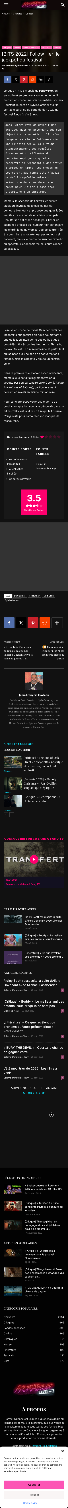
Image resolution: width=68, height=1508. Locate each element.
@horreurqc (34, 1093)
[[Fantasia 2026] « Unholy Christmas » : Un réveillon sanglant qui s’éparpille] (13, 783)
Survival (57, 47)
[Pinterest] (24, 79)
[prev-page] (6, 814)
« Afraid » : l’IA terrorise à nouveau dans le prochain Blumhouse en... (40, 1254)
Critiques (17, 13)
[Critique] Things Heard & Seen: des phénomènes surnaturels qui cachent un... (44, 1273)
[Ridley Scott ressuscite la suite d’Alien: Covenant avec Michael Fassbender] (13, 919)
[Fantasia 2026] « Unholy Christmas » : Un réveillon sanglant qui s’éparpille (40, 783)
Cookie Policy (30, 1503)
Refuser (34, 1494)
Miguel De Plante (11, 1011)
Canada (30, 13)
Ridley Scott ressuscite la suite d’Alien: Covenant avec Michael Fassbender (43, 920)
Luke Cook (48, 595)
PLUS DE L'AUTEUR (17, 749)
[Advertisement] (34, 290)
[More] (57, 622)
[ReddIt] (32, 79)
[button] (62, 1451)
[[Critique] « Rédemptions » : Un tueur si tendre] (13, 801)
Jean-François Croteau (17, 65)
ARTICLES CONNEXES (18, 743)
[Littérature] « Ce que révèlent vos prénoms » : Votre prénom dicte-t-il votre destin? (30, 1027)
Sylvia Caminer (12, 600)
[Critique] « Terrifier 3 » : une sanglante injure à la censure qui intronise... (44, 1206)
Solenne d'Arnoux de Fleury (16, 990)
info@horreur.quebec (44, 1445)
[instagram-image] (16, 1114)
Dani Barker (19, 595)
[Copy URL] (49, 79)
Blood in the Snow (31, 47)
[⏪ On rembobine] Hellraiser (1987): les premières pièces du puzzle (52, 653)
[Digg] (40, 79)
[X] (15, 79)
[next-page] (11, 814)
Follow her (34, 595)
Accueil (6, 13)
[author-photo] (34, 689)
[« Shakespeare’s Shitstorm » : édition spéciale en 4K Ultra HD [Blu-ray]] (13, 1189)
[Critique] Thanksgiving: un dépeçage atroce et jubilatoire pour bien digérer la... (42, 1225)
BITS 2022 (46, 47)
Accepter (34, 1484)
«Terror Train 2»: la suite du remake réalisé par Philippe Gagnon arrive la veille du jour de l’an (18, 653)
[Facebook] (7, 79)
